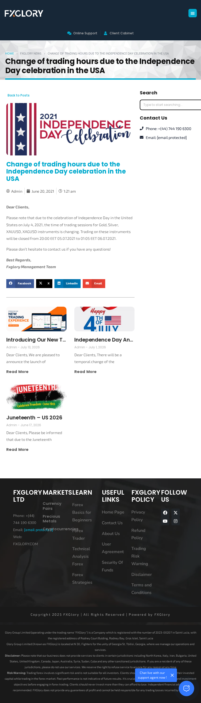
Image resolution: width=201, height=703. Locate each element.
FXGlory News (30, 53)
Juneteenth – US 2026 (34, 417)
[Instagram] (175, 521)
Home (9, 53)
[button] (192, 13)
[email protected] (38, 529)
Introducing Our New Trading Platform (36, 340)
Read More (17, 371)
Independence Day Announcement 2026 (104, 340)
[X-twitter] (175, 513)
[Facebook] (165, 513)
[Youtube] (165, 521)
